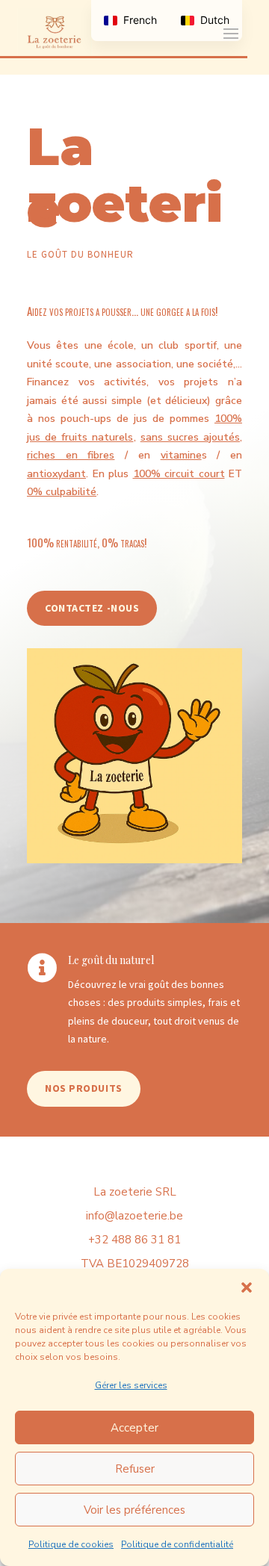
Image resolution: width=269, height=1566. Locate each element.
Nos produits (84, 1088)
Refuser (135, 1468)
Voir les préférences (134, 1510)
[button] (246, 1287)
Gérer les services (131, 1385)
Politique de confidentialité (177, 1544)
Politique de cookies (71, 1544)
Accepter (134, 1427)
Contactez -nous (92, 608)
